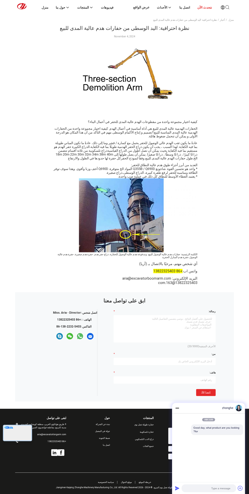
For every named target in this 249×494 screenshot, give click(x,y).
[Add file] (240, 488)
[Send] (177, 488)
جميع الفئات (148, 446)
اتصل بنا (106, 445)
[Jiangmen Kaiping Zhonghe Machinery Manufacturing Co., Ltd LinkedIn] (54, 452)
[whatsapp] (80, 336)
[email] (90, 336)
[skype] (59, 336)
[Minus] (177, 408)
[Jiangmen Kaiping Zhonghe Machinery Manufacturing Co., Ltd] (26, 6)
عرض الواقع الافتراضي (141, 10)
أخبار (222, 19)
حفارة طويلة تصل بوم (144, 424)
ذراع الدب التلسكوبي (144, 439)
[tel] (53, 336)
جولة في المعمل (102, 431)
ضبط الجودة (104, 438)
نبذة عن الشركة (103, 424)
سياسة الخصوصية (106, 482)
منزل (231, 19)
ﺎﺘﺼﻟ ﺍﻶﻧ (206, 392)
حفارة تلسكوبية (147, 432)
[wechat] (70, 336)
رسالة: (212, 311)
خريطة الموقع (145, 482)
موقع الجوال (126, 482)
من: (213, 353)
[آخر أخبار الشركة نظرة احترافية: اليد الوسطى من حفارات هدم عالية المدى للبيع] (124, 115)
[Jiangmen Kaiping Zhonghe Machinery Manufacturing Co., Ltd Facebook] (61, 452)
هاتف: (212, 372)
